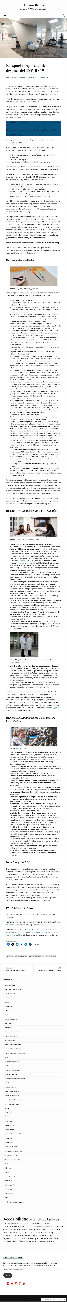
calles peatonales (11, 1019)
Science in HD (21, 748)
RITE (31, 561)
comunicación (10, 1040)
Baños (7, 1015)
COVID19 (56, 91)
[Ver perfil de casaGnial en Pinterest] (20, 1283)
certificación (9, 1023)
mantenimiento (51, 956)
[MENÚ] (5, 15)
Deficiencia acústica (12, 1062)
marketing (9, 1138)
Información (9, 1130)
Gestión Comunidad (12, 1104)
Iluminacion (9, 1125)
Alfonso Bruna (33, 4)
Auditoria (8, 1006)
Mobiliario (9, 1142)
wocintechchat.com (31, 540)
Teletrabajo (9, 1193)
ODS (6, 1164)
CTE (6, 1057)
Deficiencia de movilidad (13, 1070)
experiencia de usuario (13, 1100)
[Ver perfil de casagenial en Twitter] (12, 1283)
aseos (7, 1002)
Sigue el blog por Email (13, 1257)
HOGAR (8, 1113)
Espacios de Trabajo (12, 1096)
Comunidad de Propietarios (15, 1053)
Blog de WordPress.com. (33, 1298)
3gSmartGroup (14, 107)
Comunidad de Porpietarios (15, 1049)
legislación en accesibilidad (14, 1134)
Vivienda (8, 1198)
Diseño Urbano (10, 1087)
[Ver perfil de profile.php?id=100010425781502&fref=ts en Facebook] (8, 1283)
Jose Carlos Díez (18, 662)
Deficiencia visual (11, 1074)
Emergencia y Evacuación (14, 1091)
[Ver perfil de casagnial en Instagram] (16, 1283)
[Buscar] (62, 15)
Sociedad (8, 1189)
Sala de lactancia (11, 1176)
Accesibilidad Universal (13, 989)
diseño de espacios (21, 956)
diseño (7, 1083)
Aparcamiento (10, 993)
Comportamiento (11, 1036)
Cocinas (8, 1028)
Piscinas (8, 1168)
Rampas (8, 1172)
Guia (7, 1108)
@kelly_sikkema (32, 289)
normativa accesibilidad (13, 1151)
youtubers (19, 680)
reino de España (36, 89)
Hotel (7, 1117)
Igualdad (8, 1121)
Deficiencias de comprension (15, 1079)
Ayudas (8, 1010)
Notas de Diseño (11, 1155)
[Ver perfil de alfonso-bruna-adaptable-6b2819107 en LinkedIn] (24, 1283)
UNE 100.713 (22, 561)
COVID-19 (10, 956)
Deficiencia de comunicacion (15, 1066)
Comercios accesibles (12, 1032)
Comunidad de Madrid (13, 1045)
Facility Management (36, 956)
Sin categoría (9, 1185)
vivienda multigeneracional (14, 1202)
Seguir (7, 1275)
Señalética (8, 1181)
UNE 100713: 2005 (12, 914)
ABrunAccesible (28, 78)
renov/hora (31, 570)
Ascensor (8, 998)
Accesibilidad (43, 78)
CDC (30, 843)
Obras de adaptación (12, 1159)
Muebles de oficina (11, 1147)
